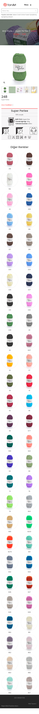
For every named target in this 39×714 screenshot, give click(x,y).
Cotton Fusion (25, 15)
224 (29, 270)
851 (29, 632)
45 (29, 411)
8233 (29, 532)
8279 (10, 552)
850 (9, 632)
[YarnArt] (9, 4)
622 (29, 451)
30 (10, 350)
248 (9, 330)
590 (9, 451)
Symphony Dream (7, 17)
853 (29, 653)
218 (29, 249)
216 (29, 229)
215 (10, 229)
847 (29, 592)
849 (29, 612)
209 (29, 209)
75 (29, 491)
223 (9, 270)
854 (9, 673)
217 (10, 249)
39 (10, 391)
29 (29, 330)
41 (29, 391)
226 (9, 290)
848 (9, 612)
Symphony (33, 15)
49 (10, 431)
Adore (15, 15)
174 (29, 189)
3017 (29, 350)
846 (9, 592)
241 (10, 310)
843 (29, 572)
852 (9, 653)
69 (29, 471)
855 (29, 673)
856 (9, 693)
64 (10, 471)
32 (10, 370)
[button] (4, 82)
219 (10, 169)
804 (29, 511)
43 (10, 411)
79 (10, 511)
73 (10, 491)
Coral (18, 15)
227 (29, 290)
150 (10, 189)
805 (9, 532)
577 (29, 431)
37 (29, 370)
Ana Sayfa (7, 31)
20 (10, 209)
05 (29, 169)
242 (29, 310)
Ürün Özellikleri (6, 105)
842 (9, 572)
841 (29, 552)
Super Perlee (21, 31)
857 (29, 693)
